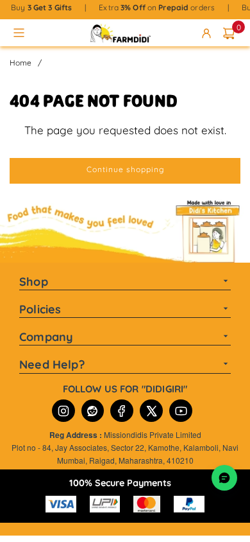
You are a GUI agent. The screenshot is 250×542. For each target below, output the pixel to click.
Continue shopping (125, 169)
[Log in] (208, 33)
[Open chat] (224, 478)
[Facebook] (121, 410)
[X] (151, 410)
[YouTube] (180, 410)
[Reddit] (92, 410)
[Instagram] (63, 410)
